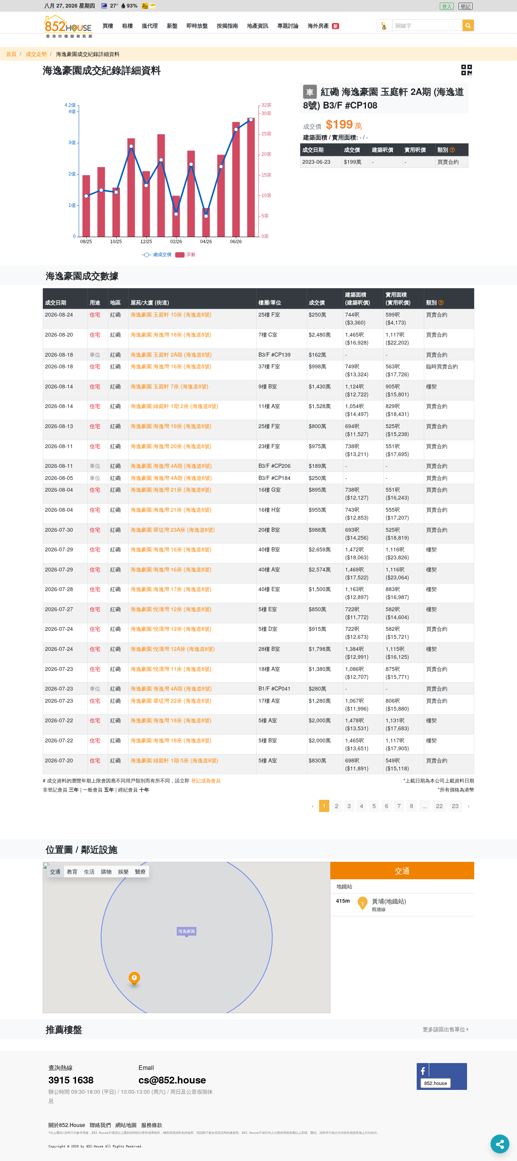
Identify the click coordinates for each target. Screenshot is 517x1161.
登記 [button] (465, 6)
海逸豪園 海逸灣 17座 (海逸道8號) (171, 589)
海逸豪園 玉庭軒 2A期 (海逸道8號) (171, 354)
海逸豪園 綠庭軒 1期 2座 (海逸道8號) (174, 406)
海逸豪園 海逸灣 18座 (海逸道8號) (171, 334)
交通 (55, 871)
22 (439, 805)
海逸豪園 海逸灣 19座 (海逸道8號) (171, 426)
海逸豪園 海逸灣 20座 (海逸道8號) (171, 446)
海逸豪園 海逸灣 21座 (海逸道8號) (171, 489)
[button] (108, 25)
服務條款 (151, 1124)
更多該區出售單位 (445, 1029)
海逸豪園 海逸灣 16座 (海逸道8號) (171, 366)
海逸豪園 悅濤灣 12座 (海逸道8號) (171, 609)
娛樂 (123, 871)
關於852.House (66, 1124)
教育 (72, 871)
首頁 (11, 53)
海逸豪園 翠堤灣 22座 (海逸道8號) (171, 700)
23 (455, 805)
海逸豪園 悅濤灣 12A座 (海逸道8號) (173, 648)
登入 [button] (447, 6)
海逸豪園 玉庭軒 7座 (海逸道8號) (170, 386)
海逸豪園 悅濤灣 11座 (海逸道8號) (171, 668)
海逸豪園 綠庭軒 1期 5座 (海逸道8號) (174, 760)
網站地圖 (126, 1124)
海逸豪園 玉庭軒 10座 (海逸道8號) (171, 314)
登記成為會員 (206, 780)
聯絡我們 (100, 1124)
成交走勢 (36, 53)
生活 (89, 871)
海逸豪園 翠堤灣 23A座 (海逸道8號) (173, 529)
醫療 (140, 871)
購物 (106, 871)
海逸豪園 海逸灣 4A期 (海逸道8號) (171, 465)
